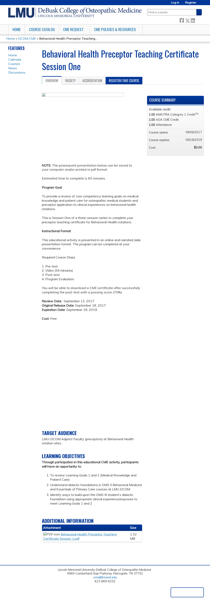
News (12, 68)
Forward (198, 19)
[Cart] (200, 4)
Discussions (16, 72)
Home (17, 29)
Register (190, 2)
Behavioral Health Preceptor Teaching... (68, 38)
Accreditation (92, 80)
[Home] (75, 12)
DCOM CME (27, 38)
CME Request (73, 29)
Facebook (182, 19)
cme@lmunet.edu (105, 577)
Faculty (70, 80)
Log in (175, 2)
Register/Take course (124, 80)
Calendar (14, 59)
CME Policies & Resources (115, 29)
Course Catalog (42, 29)
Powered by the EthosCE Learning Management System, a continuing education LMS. (187, 592)
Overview (52, 80)
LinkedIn (193, 19)
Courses (14, 64)
